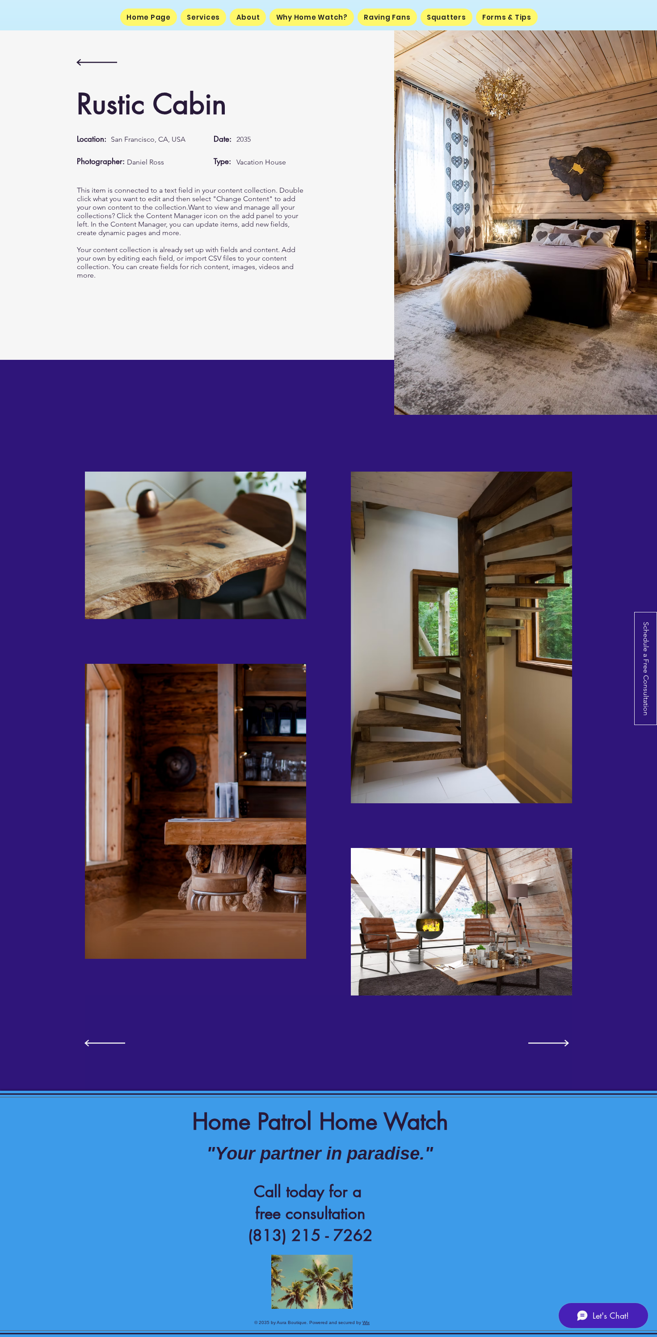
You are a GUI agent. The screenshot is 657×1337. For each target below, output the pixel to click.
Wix (366, 1322)
